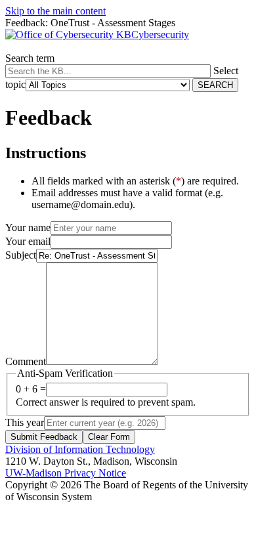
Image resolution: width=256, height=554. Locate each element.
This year (24, 422)
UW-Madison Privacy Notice (65, 473)
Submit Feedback (44, 437)
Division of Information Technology (80, 449)
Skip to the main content (55, 10)
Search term (29, 58)
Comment (25, 361)
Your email (28, 241)
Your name (28, 227)
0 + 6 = (31, 388)
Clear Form (109, 437)
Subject (20, 255)
